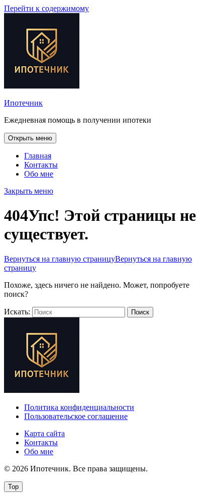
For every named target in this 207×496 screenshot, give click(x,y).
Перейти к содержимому (46, 8)
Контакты (41, 164)
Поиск (140, 312)
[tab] (30, 138)
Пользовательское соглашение (76, 416)
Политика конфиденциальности (79, 407)
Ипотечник (23, 103)
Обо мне (38, 174)
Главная (37, 155)
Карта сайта (44, 433)
